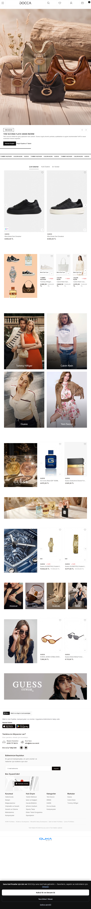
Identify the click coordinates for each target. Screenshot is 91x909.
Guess (23, 156)
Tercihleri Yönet (45, 899)
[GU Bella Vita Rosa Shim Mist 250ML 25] (76, 459)
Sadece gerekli (45, 905)
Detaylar (45, 886)
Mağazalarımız (10, 803)
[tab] (34, 166)
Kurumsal (9, 794)
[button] (83, 130)
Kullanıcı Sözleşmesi (22, 821)
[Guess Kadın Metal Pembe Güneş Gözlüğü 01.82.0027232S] (76, 635)
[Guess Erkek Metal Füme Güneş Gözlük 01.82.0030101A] (51, 635)
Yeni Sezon (51, 797)
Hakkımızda (9, 797)
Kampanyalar (9, 815)
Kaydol (56, 768)
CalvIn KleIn (14, 156)
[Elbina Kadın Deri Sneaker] (67, 201)
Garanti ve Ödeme (11, 809)
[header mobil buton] (25, 3)
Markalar (71, 794)
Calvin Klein (71, 800)
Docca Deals (51, 806)
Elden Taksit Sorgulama (34, 812)
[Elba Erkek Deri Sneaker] (24, 201)
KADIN (49, 803)
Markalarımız (9, 812)
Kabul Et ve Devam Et (45, 892)
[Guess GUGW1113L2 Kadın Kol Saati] (51, 545)
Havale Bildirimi (31, 803)
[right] (85, 205)
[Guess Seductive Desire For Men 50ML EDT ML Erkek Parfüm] (51, 459)
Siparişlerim (30, 815)
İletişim (7, 800)
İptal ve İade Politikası (56, 821)
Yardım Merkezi (31, 797)
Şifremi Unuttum (31, 806)
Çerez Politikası (69, 821)
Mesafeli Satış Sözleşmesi (39, 821)
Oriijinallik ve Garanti (12, 806)
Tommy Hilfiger (72, 803)
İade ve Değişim (31, 800)
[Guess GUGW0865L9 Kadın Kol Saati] (76, 545)
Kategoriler (51, 794)
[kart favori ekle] (42, 172)
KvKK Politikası (10, 821)
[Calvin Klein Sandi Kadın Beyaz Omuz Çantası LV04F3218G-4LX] (47, 265)
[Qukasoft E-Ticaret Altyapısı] (45, 839)
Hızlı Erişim (30, 794)
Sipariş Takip (30, 809)
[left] (5, 205)
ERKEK (49, 800)
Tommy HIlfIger (33, 156)
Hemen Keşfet (9, 143)
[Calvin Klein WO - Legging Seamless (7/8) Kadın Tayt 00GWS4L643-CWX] (80, 265)
